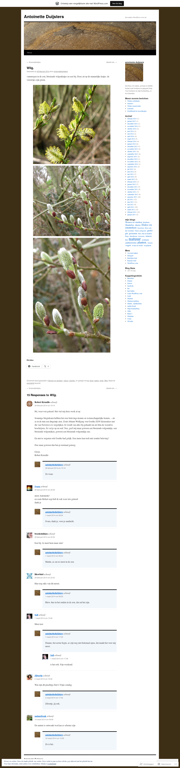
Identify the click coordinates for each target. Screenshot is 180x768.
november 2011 (132, 189)
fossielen (141, 228)
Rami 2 (129, 313)
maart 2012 (131, 179)
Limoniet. (130, 108)
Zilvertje (39, 675)
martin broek (131, 306)
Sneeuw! (130, 103)
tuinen (150, 242)
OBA (129, 311)
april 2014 (130, 136)
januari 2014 (131, 144)
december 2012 (132, 159)
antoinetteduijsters (61, 71)
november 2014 (132, 126)
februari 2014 (131, 141)
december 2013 (132, 146)
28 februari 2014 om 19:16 (55, 468)
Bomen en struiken (55, 380)
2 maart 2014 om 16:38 (43, 679)
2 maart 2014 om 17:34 (54, 697)
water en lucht (137, 245)
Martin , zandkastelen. (134, 303)
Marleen (130, 298)
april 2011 (130, 207)
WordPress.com (132, 263)
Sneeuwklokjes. (34, 62)
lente (102, 380)
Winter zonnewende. (134, 106)
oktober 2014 (131, 129)
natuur (66, 380)
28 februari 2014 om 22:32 (45, 577)
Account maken (132, 253)
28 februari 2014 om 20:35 (45, 537)
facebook (130, 286)
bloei (92, 380)
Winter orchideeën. (133, 101)
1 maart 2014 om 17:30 (54, 637)
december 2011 (132, 187)
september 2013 (132, 154)
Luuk (129, 296)
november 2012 (132, 161)
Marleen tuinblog (133, 301)
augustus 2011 (132, 197)
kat (128, 288)
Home (29, 52)
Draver (129, 283)
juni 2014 (130, 131)
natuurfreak (40, 716)
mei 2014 (130, 134)
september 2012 (132, 164)
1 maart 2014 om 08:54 (54, 515)
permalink (30, 383)
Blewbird (130, 278)
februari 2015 (131, 118)
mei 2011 (130, 204)
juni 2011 (130, 202)
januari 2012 (131, 184)
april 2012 (130, 177)
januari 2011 (131, 214)
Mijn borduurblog (133, 308)
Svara (37, 486)
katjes (96, 380)
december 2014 (132, 123)
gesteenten (133, 233)
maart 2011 (131, 209)
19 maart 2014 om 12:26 (54, 738)
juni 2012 (130, 171)
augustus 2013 (132, 156)
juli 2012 (130, 169)
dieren (138, 224)
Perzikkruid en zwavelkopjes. (137, 111)
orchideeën (145, 240)
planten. (72, 380)
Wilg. (30, 68)
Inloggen (130, 255)
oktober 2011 (131, 192)
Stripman (130, 316)
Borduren (146, 222)
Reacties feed (131, 260)
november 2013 (132, 149)
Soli (36, 614)
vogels (128, 245)
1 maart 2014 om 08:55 (54, 596)
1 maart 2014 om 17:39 (59, 658)
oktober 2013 (131, 151)
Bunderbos (129, 225)
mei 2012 (130, 174)
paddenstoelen (131, 242)
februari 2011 (131, 212)
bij (88, 380)
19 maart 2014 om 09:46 (44, 719)
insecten (141, 236)
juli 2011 (130, 199)
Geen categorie (140, 230)
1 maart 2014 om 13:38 (43, 618)
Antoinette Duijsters (44, 16)
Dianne (129, 281)
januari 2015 (131, 121)
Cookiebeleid (51, 764)
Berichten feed (132, 258)
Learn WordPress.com (134, 293)
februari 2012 (131, 182)
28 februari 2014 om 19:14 (45, 405)
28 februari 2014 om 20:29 (45, 490)
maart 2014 (131, 139)
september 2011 (132, 194)
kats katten (130, 291)
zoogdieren (147, 245)
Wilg (106, 380)
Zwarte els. (111, 62)
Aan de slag (117, 3)
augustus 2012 (132, 166)
